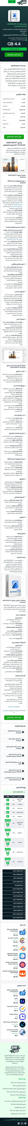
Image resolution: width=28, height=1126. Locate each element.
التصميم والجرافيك (20, 38)
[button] (12, 1)
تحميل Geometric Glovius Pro (14, 239)
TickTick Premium (12, 1006)
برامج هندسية (11, 38)
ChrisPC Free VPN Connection (12, 1030)
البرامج (23, 33)
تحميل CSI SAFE (18, 204)
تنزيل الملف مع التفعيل (14, 55)
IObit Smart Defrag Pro (10, 1022)
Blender (15, 946)
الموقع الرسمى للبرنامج (14, 706)
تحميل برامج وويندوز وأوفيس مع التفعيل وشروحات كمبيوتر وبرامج (15, 30)
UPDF (16, 999)
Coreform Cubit (13, 938)
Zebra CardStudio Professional (12, 930)
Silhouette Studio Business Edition (12, 954)
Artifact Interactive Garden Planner (12, 963)
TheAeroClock (13, 1014)
